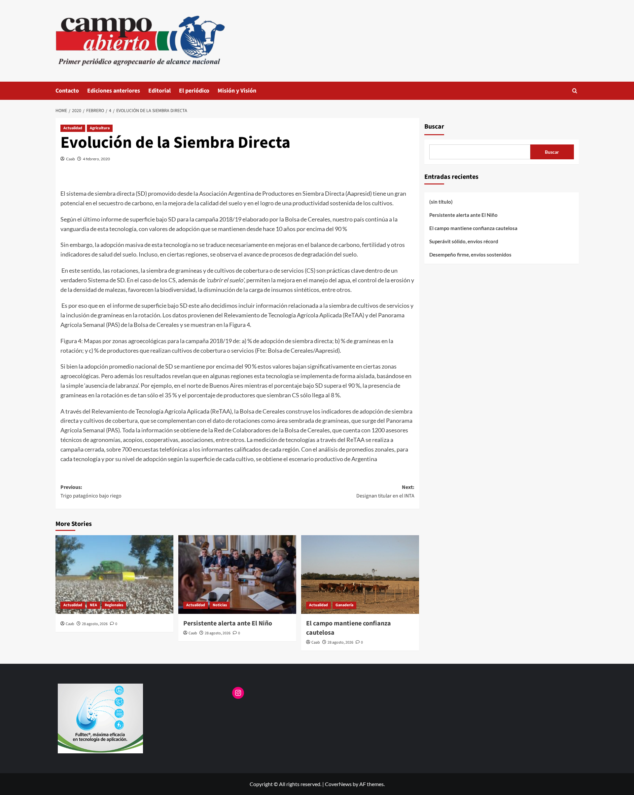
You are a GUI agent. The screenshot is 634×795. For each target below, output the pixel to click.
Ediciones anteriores (113, 91)
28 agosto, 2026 (95, 624)
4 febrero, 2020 (96, 158)
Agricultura (100, 128)
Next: (385, 491)
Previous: (91, 491)
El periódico (194, 91)
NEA (93, 605)
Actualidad (72, 128)
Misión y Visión (237, 91)
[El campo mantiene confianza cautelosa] (360, 574)
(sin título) (441, 202)
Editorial (159, 91)
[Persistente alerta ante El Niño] (237, 574)
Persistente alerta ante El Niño (227, 623)
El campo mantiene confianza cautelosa (473, 228)
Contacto (67, 91)
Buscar (434, 126)
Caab (70, 158)
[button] (575, 91)
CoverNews (338, 784)
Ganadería (344, 605)
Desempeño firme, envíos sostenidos (470, 255)
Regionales (114, 605)
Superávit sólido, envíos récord (463, 241)
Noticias (220, 605)
